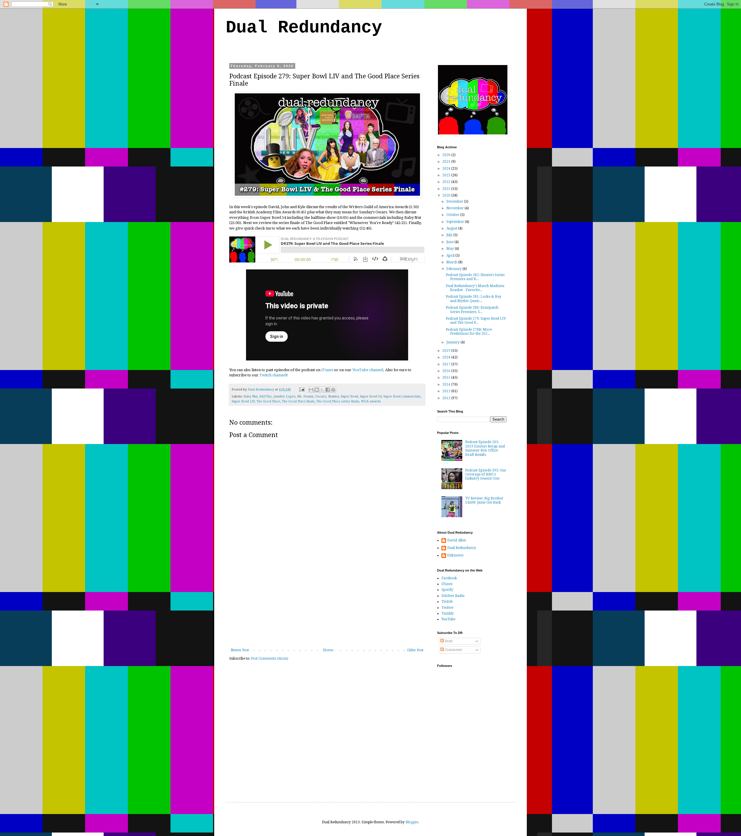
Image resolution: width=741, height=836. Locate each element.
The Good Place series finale (337, 401)
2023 (446, 175)
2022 (446, 182)
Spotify (447, 590)
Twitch (447, 602)
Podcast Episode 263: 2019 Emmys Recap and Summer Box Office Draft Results (485, 448)
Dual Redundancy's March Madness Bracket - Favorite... (475, 288)
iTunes (327, 370)
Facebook (449, 578)
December (455, 201)
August (452, 228)
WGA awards (371, 401)
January (453, 342)
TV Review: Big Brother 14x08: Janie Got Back (484, 500)
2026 (446, 155)
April (450, 256)
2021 (446, 189)
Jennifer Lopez (285, 396)
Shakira (333, 396)
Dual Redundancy (304, 28)
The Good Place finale (298, 401)
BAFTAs (265, 396)
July (449, 235)
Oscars (320, 396)
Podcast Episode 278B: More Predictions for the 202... (469, 332)
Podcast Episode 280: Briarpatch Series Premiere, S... (472, 310)
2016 (446, 371)
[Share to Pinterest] (333, 390)
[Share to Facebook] (328, 390)
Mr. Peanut (305, 396)
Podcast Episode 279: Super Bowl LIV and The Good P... (476, 321)
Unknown (455, 555)
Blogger (412, 822)
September (455, 222)
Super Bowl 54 (370, 396)
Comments (453, 650)
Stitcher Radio (453, 596)
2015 (446, 378)
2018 (446, 357)
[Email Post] (301, 389)
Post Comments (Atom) (269, 658)
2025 (446, 162)
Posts (448, 641)
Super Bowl (349, 396)
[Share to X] (322, 390)
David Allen (456, 540)
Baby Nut (250, 396)
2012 (446, 398)
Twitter (447, 608)
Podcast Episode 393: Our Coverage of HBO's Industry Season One (485, 474)
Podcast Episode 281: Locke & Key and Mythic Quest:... (473, 299)
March (452, 262)
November (455, 208)
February (454, 269)
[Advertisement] (327, 605)
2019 (446, 351)
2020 (446, 195)
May (450, 249)
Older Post (415, 650)
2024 (446, 169)
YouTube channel (367, 370)
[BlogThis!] (317, 390)
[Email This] (311, 390)
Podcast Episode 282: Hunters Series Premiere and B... (475, 277)
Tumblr (447, 613)
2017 (446, 364)
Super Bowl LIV (243, 401)
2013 (446, 391)
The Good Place (268, 401)
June (450, 242)
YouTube (448, 619)
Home (328, 650)
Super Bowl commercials (402, 396)
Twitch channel (272, 375)
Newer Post (240, 650)
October (453, 215)
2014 (446, 384)
